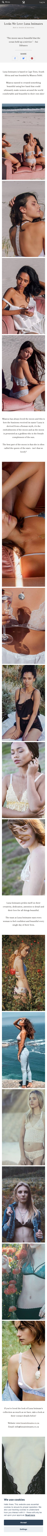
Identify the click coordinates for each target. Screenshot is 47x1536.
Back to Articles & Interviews (23, 28)
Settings (23, 1529)
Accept (23, 1522)
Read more (30, 1515)
